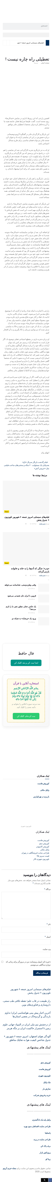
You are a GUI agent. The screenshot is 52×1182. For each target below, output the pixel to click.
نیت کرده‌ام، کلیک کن (26, 716)
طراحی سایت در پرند (42, 1139)
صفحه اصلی (45, 63)
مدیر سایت (42, 524)
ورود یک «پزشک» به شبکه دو (24, 618)
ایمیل (48, 936)
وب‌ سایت (47, 949)
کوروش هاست (43, 783)
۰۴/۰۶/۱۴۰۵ (31, 599)
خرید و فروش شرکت (42, 1095)
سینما (36, 63)
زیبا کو (48, 1159)
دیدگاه (47, 889)
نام (48, 924)
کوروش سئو (46, 1062)
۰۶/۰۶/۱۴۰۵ (32, 524)
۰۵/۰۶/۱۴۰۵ (32, 575)
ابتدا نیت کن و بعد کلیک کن (26, 663)
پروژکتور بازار (45, 1152)
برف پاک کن (46, 1146)
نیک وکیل (47, 1082)
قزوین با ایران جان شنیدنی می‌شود (21, 595)
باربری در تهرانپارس (41, 796)
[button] (26, 35)
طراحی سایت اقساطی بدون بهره (37, 1126)
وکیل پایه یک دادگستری (41, 1120)
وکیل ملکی (44, 790)
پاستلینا (48, 1133)
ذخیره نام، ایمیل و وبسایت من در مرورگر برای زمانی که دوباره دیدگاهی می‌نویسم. (28, 963)
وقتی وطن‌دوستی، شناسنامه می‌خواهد (20, 585)
